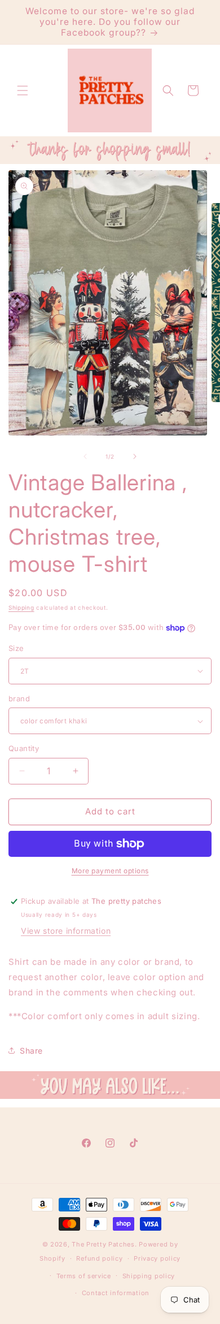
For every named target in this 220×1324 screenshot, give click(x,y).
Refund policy (99, 1258)
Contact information (115, 1293)
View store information (66, 930)
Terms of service (83, 1276)
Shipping (21, 607)
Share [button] (31, 1050)
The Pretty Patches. (104, 1244)
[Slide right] (134, 456)
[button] (22, 90)
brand (19, 698)
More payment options (110, 870)
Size (16, 648)
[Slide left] (85, 456)
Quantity (23, 748)
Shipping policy (148, 1276)
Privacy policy (157, 1258)
